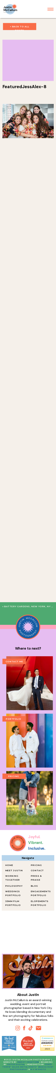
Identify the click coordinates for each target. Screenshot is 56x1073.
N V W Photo (38, 1069)
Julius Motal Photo (24, 1067)
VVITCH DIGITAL (16, 1064)
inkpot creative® (28, 1062)
